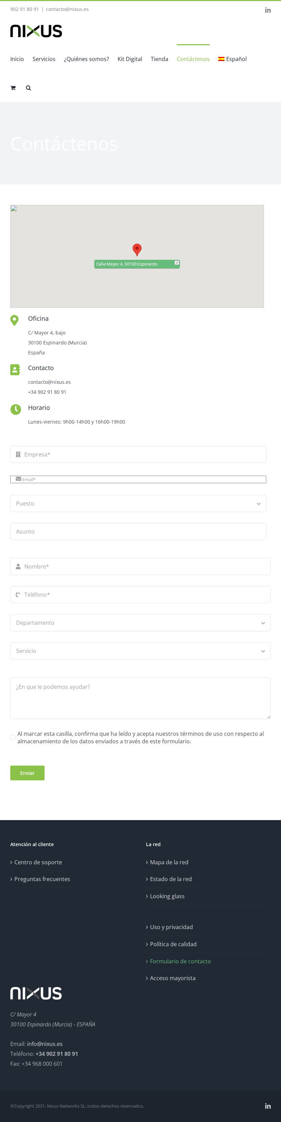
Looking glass (167, 896)
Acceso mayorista (173, 978)
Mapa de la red (169, 862)
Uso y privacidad (171, 927)
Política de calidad (173, 944)
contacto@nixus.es (67, 9)
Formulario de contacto (180, 961)
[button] (28, 87)
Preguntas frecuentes (42, 879)
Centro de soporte (38, 862)
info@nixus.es (45, 1044)
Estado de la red (171, 879)
